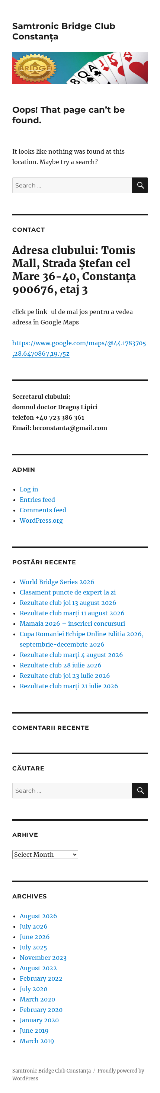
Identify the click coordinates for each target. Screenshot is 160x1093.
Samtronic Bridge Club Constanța (51, 1071)
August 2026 (38, 916)
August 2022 (38, 968)
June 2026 (35, 936)
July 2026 (34, 926)
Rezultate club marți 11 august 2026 (72, 613)
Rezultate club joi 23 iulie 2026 (65, 675)
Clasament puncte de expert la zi (68, 592)
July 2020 (33, 989)
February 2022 (41, 978)
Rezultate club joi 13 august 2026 (68, 602)
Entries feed (37, 499)
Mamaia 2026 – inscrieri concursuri (72, 623)
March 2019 (37, 1041)
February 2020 (41, 1009)
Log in (29, 489)
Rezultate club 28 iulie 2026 (61, 665)
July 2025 (33, 947)
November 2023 (43, 957)
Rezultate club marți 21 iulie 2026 (69, 686)
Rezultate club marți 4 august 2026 (71, 654)
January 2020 (39, 1020)
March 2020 (37, 999)
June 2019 (34, 1030)
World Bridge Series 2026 (57, 582)
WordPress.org (41, 520)
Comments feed (43, 510)
